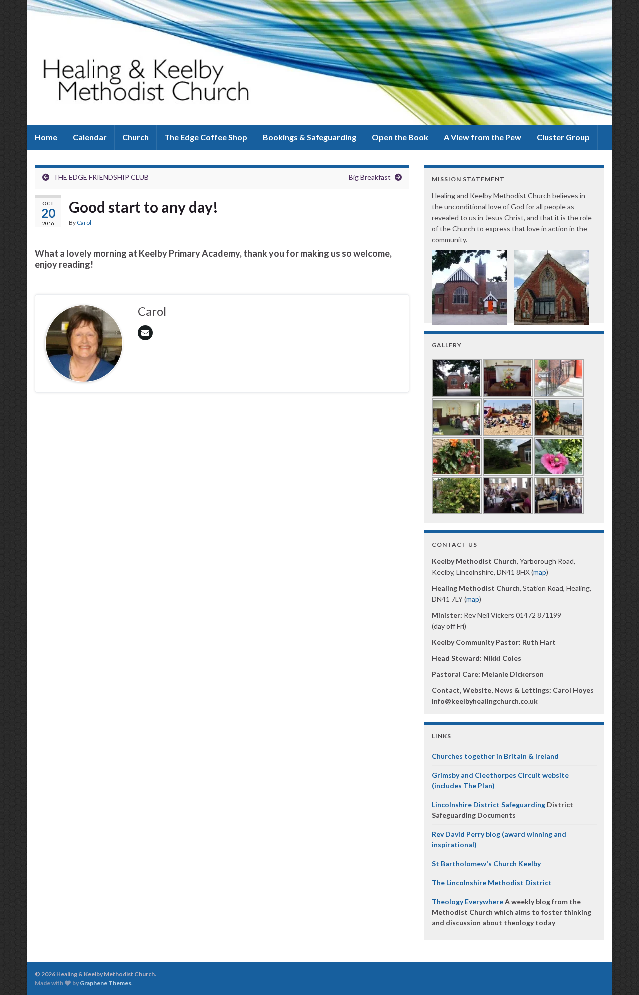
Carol (84, 222)
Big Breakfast (370, 177)
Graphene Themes (105, 983)
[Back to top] (616, 972)
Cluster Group (563, 137)
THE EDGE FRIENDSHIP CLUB (101, 177)
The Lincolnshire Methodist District (492, 882)
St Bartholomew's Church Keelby (486, 863)
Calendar (90, 137)
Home (46, 137)
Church (135, 137)
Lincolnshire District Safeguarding (488, 804)
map (539, 572)
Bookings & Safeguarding (309, 137)
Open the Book (400, 137)
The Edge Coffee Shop (205, 137)
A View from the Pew (482, 137)
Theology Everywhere (467, 901)
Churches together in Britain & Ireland (495, 756)
